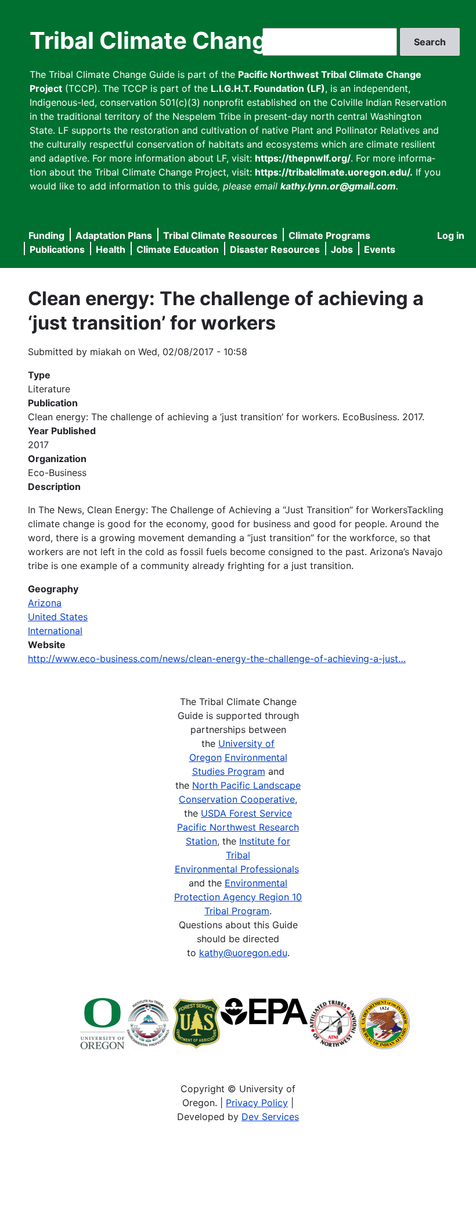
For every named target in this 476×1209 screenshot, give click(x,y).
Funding (46, 235)
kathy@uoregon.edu (243, 952)
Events (379, 249)
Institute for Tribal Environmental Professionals (237, 855)
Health (110, 249)
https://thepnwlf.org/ (303, 158)
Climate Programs (329, 235)
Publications (57, 249)
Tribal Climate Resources (220, 235)
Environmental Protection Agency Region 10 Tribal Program (238, 897)
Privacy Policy (257, 1102)
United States (58, 617)
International (55, 630)
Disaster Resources (275, 249)
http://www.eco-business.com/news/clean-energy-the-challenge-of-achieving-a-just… (217, 658)
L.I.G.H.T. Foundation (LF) (268, 88)
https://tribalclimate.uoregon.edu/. (334, 172)
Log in (450, 235)
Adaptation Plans (113, 235)
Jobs (342, 249)
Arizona (45, 603)
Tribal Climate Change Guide (191, 40)
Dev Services (270, 1116)
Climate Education (177, 249)
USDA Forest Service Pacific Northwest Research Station (238, 827)
